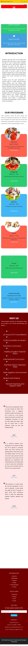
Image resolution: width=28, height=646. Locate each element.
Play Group (14, 594)
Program (15, 580)
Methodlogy (14, 578)
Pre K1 (14, 598)
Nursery (14, 596)
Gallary (14, 582)
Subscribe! (14, 615)
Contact (14, 586)
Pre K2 (14, 600)
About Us (14, 576)
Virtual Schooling (14, 584)
